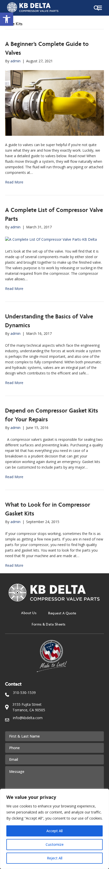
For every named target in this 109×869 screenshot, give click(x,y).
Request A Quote (62, 613)
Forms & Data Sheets (49, 624)
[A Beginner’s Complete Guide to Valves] (54, 102)
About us (29, 613)
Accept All (54, 830)
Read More (14, 182)
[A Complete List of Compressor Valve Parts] (51, 238)
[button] (6, 19)
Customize (55, 844)
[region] (54, 829)
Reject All (54, 858)
